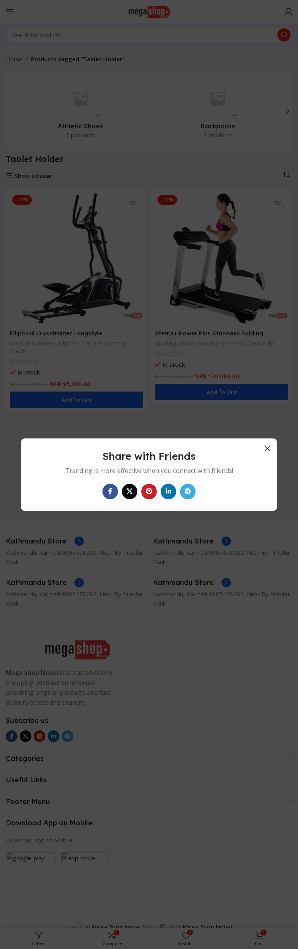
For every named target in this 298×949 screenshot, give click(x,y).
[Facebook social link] (110, 491)
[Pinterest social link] (149, 491)
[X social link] (129, 491)
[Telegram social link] (188, 491)
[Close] (267, 448)
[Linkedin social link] (168, 491)
